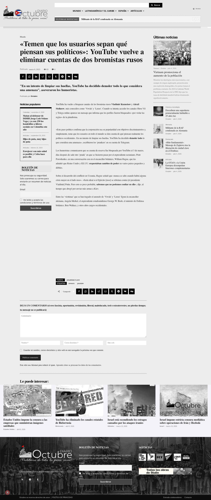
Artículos (26, 135)
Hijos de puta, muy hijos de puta (34, 140)
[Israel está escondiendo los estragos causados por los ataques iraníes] (131, 400)
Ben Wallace (70, 205)
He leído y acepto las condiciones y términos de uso (34, 201)
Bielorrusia (59, 426)
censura (71, 283)
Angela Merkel (71, 200)
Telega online (64, 112)
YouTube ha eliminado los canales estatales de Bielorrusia (79, 421)
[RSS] (22, 479)
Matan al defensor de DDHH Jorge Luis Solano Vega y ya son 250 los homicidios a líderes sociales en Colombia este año (35, 122)
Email (22, 189)
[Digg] (76, 77)
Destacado (169, 139)
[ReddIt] (43, 77)
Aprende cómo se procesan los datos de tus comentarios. (79, 365)
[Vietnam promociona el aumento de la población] (172, 53)
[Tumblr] (56, 77)
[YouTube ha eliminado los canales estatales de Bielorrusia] (79, 400)
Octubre (34, 96)
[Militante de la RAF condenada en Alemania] (158, 129)
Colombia (26, 112)
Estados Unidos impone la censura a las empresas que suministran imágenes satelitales (25, 423)
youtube (80, 283)
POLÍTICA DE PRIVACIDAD (62, 497)
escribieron (88, 142)
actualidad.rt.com (73, 280)
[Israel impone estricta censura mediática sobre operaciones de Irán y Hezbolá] (184, 400)
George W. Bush (115, 200)
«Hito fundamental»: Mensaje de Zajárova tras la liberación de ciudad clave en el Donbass (123, 19)
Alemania (168, 124)
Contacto (188, 497)
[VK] (69, 77)
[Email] (49, 77)
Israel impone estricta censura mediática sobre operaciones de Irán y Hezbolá (182, 421)
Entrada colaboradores (172, 497)
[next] (199, 19)
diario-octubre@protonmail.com (47, 471)
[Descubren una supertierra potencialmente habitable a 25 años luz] (158, 111)
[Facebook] (23, 77)
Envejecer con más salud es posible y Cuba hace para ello (35, 153)
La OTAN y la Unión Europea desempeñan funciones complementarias (177, 165)
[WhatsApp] (29, 77)
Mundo (23, 37)
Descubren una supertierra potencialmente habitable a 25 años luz (177, 113)
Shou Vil (141, 108)
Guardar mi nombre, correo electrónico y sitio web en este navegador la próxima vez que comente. (64, 350)
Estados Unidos (8, 429)
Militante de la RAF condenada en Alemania (176, 129)
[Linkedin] (36, 77)
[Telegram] (62, 77)
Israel (162, 426)
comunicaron (76, 150)
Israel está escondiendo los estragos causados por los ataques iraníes (127, 421)
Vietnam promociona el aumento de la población (167, 73)
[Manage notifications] (7, 492)
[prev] (194, 19)
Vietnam (156, 68)
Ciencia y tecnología (172, 107)
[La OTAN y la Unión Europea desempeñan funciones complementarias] (158, 164)
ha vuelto (69, 104)
